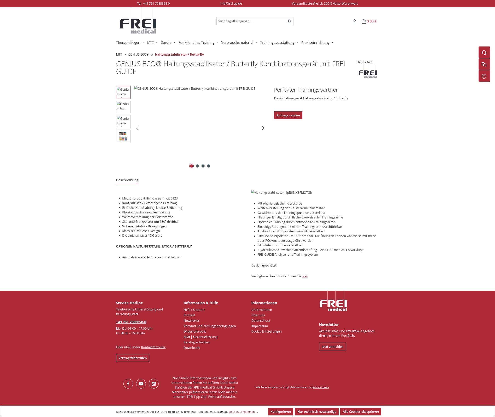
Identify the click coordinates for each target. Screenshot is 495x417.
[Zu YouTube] (141, 384)
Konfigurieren (281, 411)
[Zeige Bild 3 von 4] (203, 166)
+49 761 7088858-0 (131, 322)
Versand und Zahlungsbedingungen (210, 326)
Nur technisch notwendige (316, 411)
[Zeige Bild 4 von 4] (208, 166)
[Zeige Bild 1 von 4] (191, 166)
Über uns (258, 315)
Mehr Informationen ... (243, 412)
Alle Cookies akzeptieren (361, 411)
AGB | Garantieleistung (201, 337)
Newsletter (192, 320)
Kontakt (189, 315)
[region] (191, 127)
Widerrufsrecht (195, 331)
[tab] (127, 180)
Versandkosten (321, 387)
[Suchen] (289, 21)
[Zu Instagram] (154, 384)
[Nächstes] (263, 128)
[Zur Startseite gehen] (138, 20)
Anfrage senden (288, 115)
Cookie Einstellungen (266, 331)
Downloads (192, 348)
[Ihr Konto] (354, 21)
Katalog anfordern (197, 342)
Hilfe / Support (194, 310)
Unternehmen (261, 310)
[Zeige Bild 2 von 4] (197, 166)
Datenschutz (260, 320)
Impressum (259, 326)
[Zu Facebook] (128, 384)
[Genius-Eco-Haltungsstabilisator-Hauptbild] (200, 127)
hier (305, 276)
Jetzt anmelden (333, 346)
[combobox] (250, 21)
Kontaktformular (153, 347)
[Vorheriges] (137, 128)
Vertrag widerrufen (133, 358)
